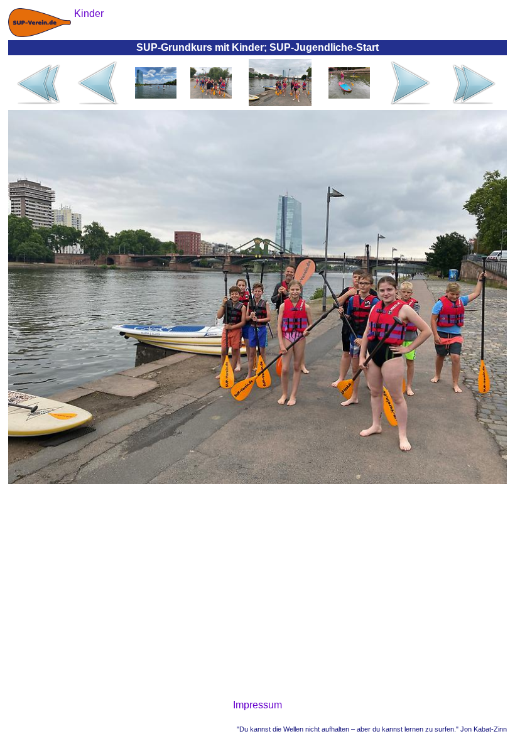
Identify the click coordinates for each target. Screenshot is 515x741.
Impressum (257, 705)
